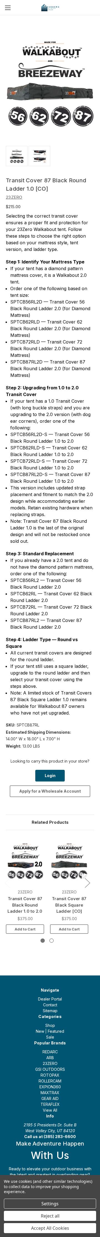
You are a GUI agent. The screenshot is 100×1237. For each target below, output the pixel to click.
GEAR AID (50, 1098)
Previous (7, 882)
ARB (50, 1057)
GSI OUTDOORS (50, 1069)
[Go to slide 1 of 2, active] (43, 941)
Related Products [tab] (50, 822)
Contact (50, 1004)
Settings (50, 1204)
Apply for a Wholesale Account (50, 791)
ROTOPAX (50, 1075)
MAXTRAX (50, 1092)
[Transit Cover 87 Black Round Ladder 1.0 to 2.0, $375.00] (25, 861)
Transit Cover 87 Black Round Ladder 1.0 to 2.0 (25, 905)
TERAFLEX (50, 1104)
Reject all (50, 1216)
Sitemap (50, 1010)
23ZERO (50, 1063)
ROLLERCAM (50, 1081)
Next (87, 882)
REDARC (50, 1051)
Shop (50, 1025)
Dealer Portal (50, 999)
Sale (50, 1037)
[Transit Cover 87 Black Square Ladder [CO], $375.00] (69, 861)
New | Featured (50, 1031)
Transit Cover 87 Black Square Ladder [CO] (69, 905)
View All (50, 1110)
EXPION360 (50, 1086)
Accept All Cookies (50, 1228)
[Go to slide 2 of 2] (51, 941)
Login (50, 775)
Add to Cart (25, 929)
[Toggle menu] (7, 7)
